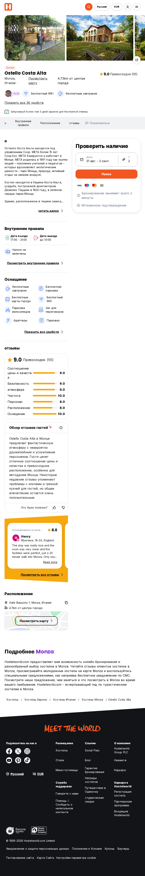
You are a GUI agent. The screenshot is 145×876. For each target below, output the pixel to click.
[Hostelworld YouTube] (9, 760)
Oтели (60, 760)
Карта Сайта (45, 857)
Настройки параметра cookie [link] (76, 857)
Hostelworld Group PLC (121, 750)
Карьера (120, 770)
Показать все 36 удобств (24, 103)
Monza (10, 78)
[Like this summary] (54, 507)
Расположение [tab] (50, 123)
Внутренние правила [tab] (23, 123)
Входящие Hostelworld (121, 813)
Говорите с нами (67, 793)
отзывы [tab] (74, 123)
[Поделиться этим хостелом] (136, 60)
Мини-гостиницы (67, 770)
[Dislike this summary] (63, 507)
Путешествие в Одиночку (95, 789)
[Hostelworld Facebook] (9, 751)
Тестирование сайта (20, 857)
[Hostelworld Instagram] (27, 751)
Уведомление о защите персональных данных (37, 848)
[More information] (61, 427)
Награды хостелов (91, 779)
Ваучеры (123, 848)
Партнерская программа (123, 803)
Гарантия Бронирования (94, 770)
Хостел (10, 67)
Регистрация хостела (122, 793)
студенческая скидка (94, 799)
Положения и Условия (87, 848)
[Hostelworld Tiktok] (27, 760)
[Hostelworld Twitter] (18, 751)
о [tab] (5, 123)
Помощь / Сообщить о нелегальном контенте (64, 806)
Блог (88, 760)
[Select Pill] (89, 7)
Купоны (110, 848)
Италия (10, 83)
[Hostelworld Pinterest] (18, 760)
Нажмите (120, 760)
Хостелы (62, 750)
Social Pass (92, 750)
